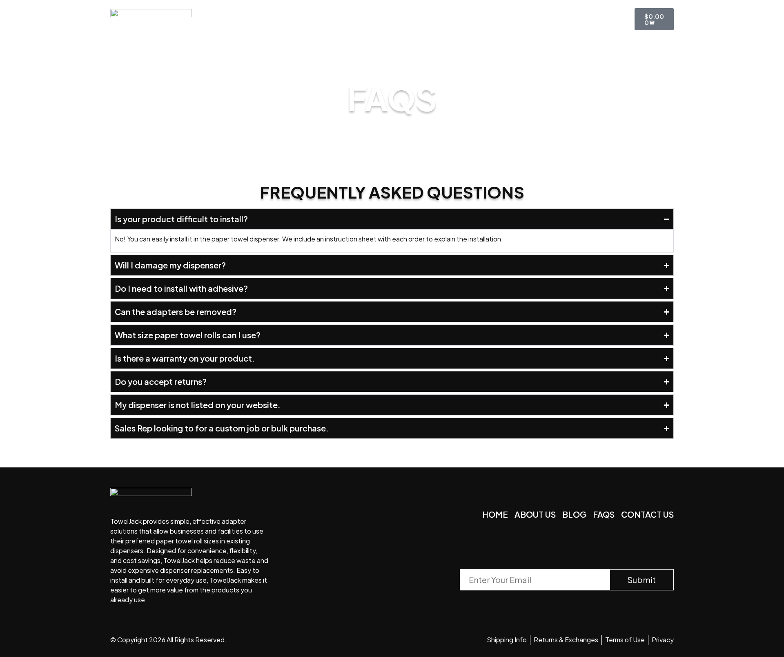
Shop (387, 19)
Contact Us (481, 19)
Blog (427, 19)
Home (288, 19)
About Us (338, 19)
